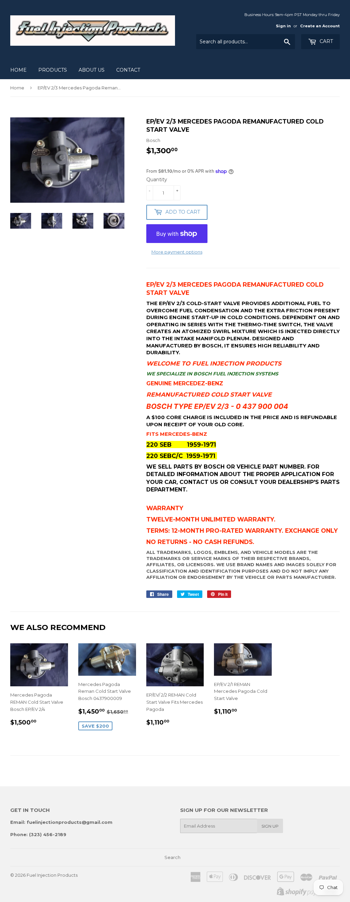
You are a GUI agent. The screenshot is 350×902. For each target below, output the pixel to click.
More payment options (176, 252)
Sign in (283, 26)
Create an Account (320, 26)
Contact (128, 70)
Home (18, 70)
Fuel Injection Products (52, 875)
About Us (92, 70)
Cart (325, 41)
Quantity (156, 179)
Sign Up (270, 826)
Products (52, 70)
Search (172, 857)
